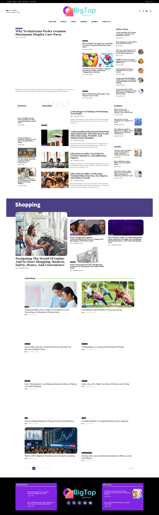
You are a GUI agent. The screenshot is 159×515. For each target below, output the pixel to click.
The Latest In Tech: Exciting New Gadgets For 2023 (123, 120)
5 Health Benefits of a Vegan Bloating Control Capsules (105, 421)
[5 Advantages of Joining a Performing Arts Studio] (55, 118)
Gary (71, 140)
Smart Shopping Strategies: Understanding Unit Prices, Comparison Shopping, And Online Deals (86, 239)
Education (44, 125)
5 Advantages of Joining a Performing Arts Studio (89, 112)
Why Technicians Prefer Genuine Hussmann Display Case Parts (40, 32)
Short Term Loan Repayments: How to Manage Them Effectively (123, 111)
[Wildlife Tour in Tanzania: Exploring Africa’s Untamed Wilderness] (141, 61)
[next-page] (49, 468)
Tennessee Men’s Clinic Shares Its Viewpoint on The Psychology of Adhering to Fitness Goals (126, 91)
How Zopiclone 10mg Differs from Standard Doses (126, 42)
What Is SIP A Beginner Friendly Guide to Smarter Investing (50, 456)
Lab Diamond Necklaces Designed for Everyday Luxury (124, 70)
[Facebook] (139, 11)
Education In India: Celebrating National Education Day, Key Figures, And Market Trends (89, 176)
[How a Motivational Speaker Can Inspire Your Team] (97, 85)
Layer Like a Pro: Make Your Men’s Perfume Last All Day (105, 384)
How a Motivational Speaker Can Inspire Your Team (95, 95)
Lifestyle (85, 91)
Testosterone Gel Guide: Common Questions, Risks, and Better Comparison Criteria (96, 70)
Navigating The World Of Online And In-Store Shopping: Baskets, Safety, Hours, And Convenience (40, 262)
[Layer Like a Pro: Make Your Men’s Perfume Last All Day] (108, 369)
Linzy (16, 37)
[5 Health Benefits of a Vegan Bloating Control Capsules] (108, 406)
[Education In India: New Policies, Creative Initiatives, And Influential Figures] (55, 160)
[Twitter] (143, 11)
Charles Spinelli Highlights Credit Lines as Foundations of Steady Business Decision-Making (126, 81)
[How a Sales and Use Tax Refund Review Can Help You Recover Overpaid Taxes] (51, 331)
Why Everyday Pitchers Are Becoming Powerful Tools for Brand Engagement (126, 51)
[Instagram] (74, 503)
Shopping (18, 255)
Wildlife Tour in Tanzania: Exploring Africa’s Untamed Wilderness (126, 61)
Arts (26, 418)
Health (84, 66)
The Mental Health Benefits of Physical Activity (102, 310)
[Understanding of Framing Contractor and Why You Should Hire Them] (141, 34)
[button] (150, 11)
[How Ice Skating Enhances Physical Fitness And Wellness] (51, 406)
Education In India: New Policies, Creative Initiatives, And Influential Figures (88, 156)
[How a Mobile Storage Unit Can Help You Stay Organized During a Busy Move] (97, 35)
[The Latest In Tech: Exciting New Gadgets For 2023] (138, 121)
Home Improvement (86, 452)
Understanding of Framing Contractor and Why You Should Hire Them (126, 34)
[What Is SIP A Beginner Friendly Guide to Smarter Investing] (51, 440)
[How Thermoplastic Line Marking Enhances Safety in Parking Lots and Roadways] (51, 369)
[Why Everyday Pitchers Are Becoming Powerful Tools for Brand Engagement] (141, 52)
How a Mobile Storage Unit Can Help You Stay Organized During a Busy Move (97, 45)
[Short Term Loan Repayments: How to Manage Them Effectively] (138, 112)
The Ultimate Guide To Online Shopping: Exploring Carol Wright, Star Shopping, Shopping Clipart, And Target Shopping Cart (125, 240)
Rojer (71, 116)
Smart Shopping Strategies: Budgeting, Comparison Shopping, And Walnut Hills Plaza (87, 266)
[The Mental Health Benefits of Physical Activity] (108, 294)
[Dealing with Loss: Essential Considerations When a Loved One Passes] (108, 440)
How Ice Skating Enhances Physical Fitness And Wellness (49, 421)
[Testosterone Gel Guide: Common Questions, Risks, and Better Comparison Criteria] (97, 60)
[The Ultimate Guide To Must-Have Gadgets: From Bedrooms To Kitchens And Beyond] (138, 131)
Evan (83, 423)
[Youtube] (146, 11)
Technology (19, 28)
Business (85, 40)
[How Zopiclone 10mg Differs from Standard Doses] (141, 43)
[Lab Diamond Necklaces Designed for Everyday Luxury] (141, 71)
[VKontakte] (85, 503)
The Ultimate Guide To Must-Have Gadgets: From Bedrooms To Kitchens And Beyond (123, 131)
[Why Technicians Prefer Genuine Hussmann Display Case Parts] (47, 63)
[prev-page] (26, 468)
